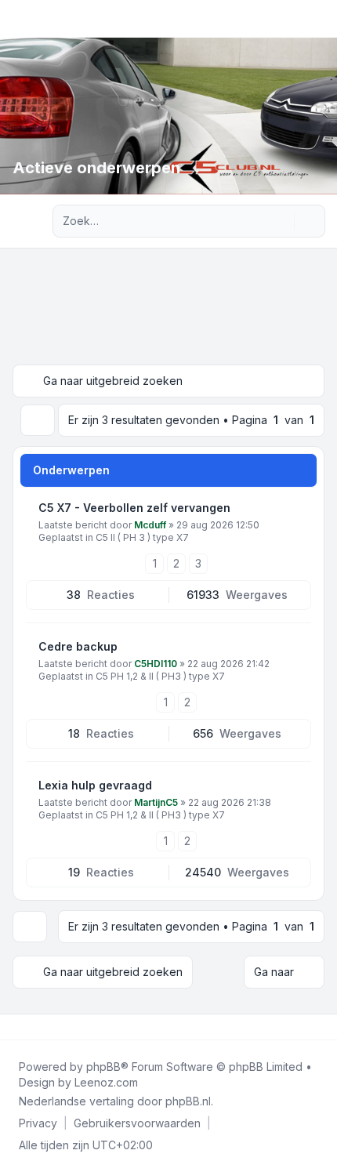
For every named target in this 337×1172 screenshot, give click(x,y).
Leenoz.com (106, 1082)
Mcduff (150, 525)
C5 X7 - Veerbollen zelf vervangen (134, 507)
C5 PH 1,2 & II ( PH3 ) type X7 (160, 676)
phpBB (103, 1066)
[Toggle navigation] (318, 19)
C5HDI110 (155, 663)
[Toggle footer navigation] (318, 1027)
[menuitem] (38, 1123)
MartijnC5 (156, 802)
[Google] (53, 1027)
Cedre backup (78, 646)
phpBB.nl (188, 1101)
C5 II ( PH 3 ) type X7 (142, 537)
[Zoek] (280, 221)
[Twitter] (28, 1027)
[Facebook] (16, 1027)
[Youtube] (41, 1027)
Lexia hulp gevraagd (95, 785)
